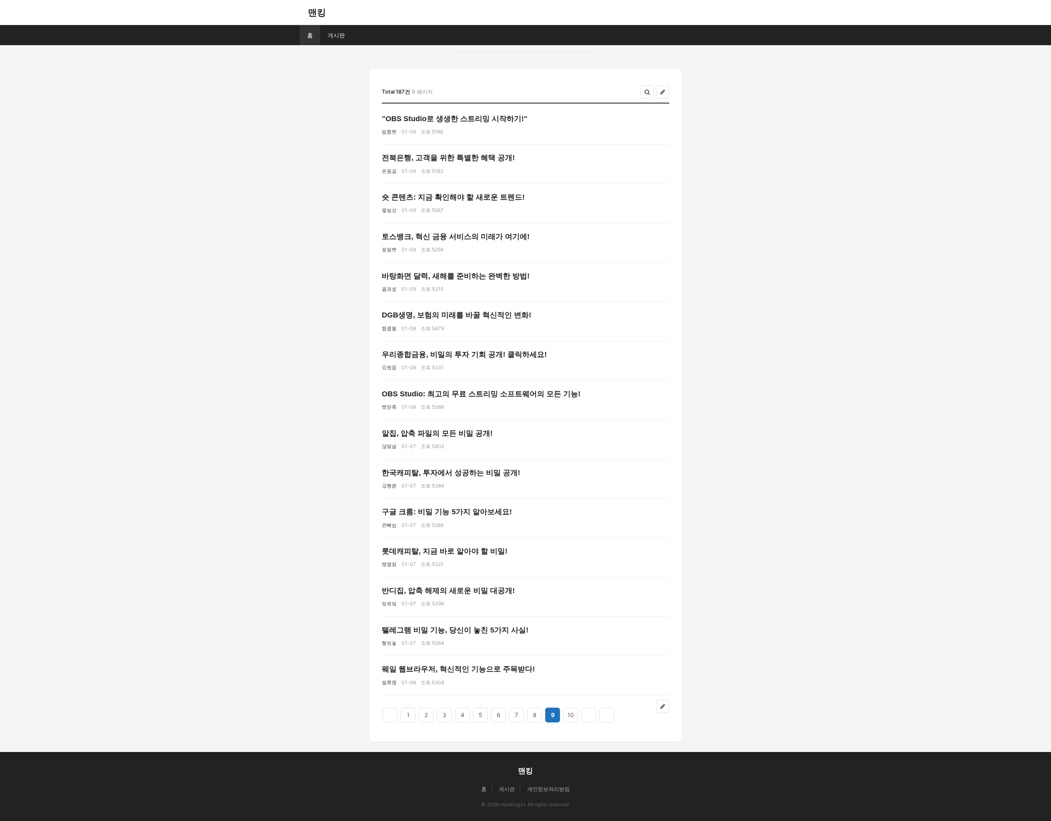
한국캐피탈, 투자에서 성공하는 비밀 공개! (451, 473)
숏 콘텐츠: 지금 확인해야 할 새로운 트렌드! (453, 197)
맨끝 (606, 715)
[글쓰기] (662, 92)
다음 (588, 715)
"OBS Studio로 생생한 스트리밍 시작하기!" (455, 119)
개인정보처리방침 (548, 789)
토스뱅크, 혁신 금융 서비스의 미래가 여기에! (456, 236)
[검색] (647, 92)
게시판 (336, 35)
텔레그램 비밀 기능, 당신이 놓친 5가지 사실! (455, 630)
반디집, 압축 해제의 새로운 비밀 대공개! (448, 590)
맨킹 (317, 12)
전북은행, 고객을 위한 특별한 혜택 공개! (448, 158)
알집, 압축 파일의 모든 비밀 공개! (437, 433)
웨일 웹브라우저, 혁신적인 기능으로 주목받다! (458, 669)
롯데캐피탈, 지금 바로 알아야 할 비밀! (444, 551)
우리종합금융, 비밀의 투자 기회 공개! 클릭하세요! (464, 354)
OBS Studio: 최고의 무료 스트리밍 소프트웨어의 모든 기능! (481, 394)
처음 (390, 715)
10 (570, 714)
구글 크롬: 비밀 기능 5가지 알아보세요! (447, 512)
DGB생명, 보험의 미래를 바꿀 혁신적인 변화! (456, 315)
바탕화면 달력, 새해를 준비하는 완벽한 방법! (456, 276)
